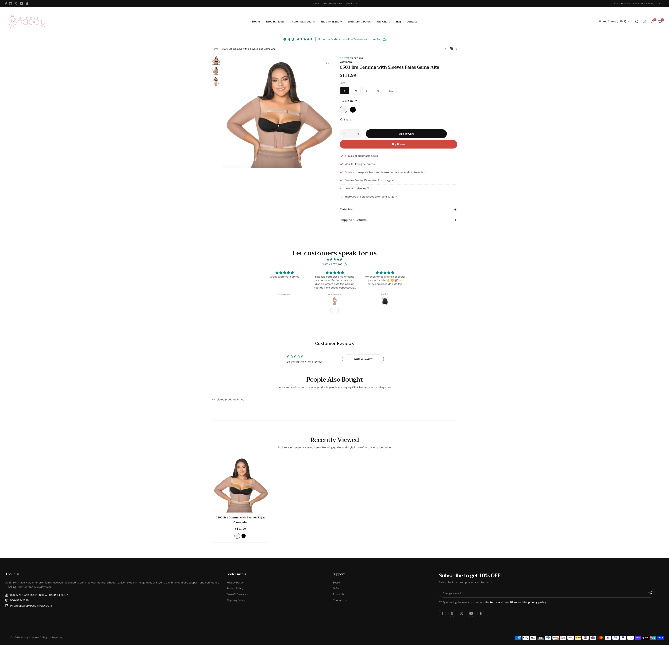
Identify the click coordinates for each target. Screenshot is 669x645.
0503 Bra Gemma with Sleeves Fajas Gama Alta (240, 520)
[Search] (637, 21)
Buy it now (398, 144)
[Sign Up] (650, 593)
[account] (644, 21)
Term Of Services (237, 594)
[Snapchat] (27, 3)
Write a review (362, 359)
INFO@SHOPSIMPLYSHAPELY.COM (31, 606)
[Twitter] (15, 3)
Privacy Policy (235, 582)
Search (337, 582)
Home (215, 48)
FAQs (336, 588)
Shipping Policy (235, 600)
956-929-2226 (19, 600)
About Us (338, 594)
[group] (278, 112)
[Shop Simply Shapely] (27, 21)
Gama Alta (346, 61)
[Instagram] (10, 3)
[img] (334, 259)
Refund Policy (234, 588)
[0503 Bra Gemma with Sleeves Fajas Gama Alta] (240, 484)
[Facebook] (6, 3)
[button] (344, 57)
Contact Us (340, 600)
